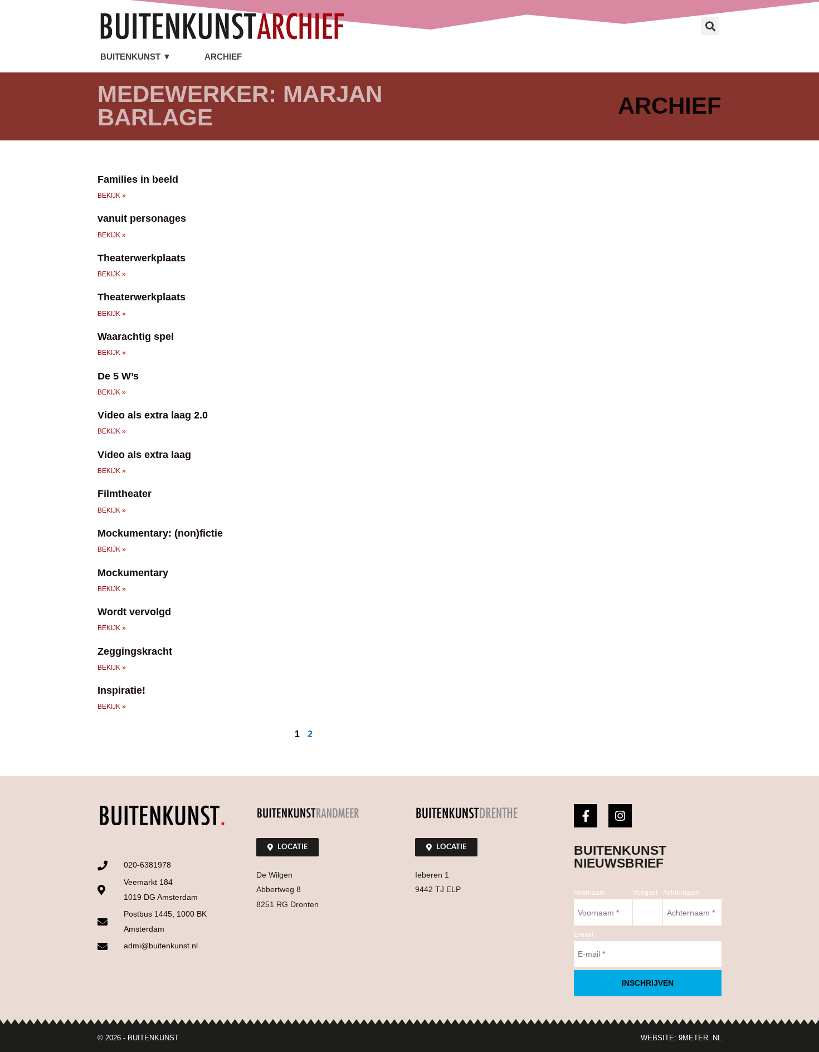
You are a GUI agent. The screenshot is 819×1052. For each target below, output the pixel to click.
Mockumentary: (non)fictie (160, 533)
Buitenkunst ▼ (135, 56)
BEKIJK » (112, 195)
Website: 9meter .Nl (681, 1038)
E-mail (583, 934)
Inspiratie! (121, 690)
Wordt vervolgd (134, 611)
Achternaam (681, 893)
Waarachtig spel (136, 336)
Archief (223, 56)
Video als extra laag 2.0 (153, 415)
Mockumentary (133, 572)
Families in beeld (138, 179)
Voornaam (589, 893)
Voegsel (645, 893)
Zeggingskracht (135, 651)
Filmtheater (125, 493)
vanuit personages (142, 218)
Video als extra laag (144, 454)
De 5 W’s (118, 376)
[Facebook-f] (585, 815)
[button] (710, 26)
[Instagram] (620, 815)
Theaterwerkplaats (142, 258)
